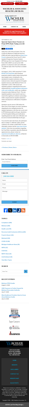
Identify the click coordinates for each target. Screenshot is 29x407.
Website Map (14, 378)
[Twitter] (10, 210)
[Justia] (19, 210)
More (24, 26)
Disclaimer (14, 369)
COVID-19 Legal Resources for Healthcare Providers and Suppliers (14, 32)
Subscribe (14, 165)
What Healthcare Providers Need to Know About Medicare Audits (14, 296)
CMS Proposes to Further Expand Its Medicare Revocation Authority (12, 289)
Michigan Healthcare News (11, 244)
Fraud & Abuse (8, 235)
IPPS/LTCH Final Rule (8, 73)
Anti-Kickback (7, 257)
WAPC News (6, 253)
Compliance (7, 222)
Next (15, 147)
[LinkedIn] (14, 210)
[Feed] (23, 210)
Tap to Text (21, 3)
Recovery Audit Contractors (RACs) (14, 232)
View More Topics (7, 260)
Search (25, 271)
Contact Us (14, 26)
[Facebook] (6, 210)
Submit (14, 202)
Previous (5, 147)
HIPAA (5, 247)
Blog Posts (14, 383)
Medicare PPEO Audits (8, 283)
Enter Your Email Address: (9, 159)
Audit (4, 250)
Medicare (6, 225)
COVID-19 (6, 241)
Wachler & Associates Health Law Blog (14, 18)
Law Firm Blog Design (14, 404)
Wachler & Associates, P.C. (20, 400)
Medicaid (6, 238)
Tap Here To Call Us (7, 3)
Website (14, 365)
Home (4, 26)
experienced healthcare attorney (11, 134)
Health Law (8, 138)
